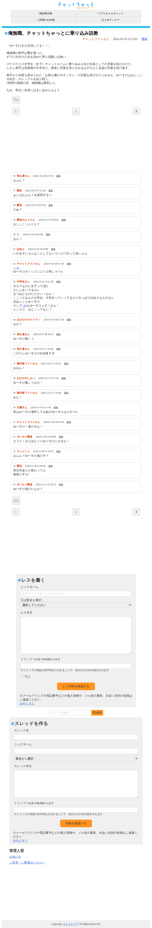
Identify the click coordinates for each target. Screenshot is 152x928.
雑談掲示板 (45, 13)
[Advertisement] (76, 144)
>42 (24, 305)
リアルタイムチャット (111, 13)
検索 (98, 712)
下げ (27, 676)
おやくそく (27, 703)
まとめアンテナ (111, 20)
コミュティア (70, 924)
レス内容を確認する (76, 686)
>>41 (16, 268)
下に (16, 99)
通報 (144, 39)
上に (16, 500)
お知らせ (15, 856)
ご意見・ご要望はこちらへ (27, 862)
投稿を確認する (76, 823)
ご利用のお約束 (46, 20)
